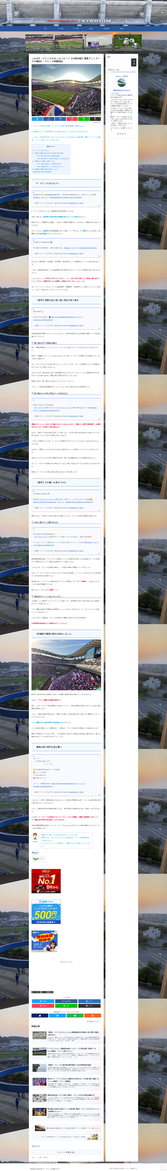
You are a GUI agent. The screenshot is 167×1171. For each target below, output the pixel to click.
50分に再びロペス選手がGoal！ (49, 164)
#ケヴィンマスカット (47, 499)
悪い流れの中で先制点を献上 (48, 156)
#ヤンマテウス (40, 408)
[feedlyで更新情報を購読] (75, 1015)
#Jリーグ (45, 197)
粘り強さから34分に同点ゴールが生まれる (53, 158)
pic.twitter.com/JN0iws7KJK (44, 545)
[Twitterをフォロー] (57, 1015)
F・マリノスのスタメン (41, 150)
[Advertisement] (66, 975)
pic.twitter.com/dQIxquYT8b (49, 410)
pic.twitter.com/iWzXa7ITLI (84, 502)
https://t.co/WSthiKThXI (41, 502)
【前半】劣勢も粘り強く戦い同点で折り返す (48, 153)
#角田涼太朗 (51, 195)
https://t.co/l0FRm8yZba (59, 783)
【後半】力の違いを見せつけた (43, 161)
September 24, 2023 (76, 203)
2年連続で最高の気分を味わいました (45, 169)
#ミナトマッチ (80, 783)
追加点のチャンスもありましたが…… (51, 166)
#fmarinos (36, 197)
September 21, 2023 (76, 792)
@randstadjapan (55, 197)
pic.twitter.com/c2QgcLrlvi (88, 248)
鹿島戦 (51, 992)
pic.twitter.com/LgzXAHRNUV (71, 197)
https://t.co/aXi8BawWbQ (59, 317)
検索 (108, 57)
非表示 (52, 146)
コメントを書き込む (66, 1152)
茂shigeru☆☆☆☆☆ (121, 90)
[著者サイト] (39, 1015)
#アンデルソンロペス (64, 408)
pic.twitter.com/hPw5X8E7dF (43, 320)
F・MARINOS (36, 992)
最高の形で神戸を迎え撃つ (42, 172)
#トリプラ (79, 499)
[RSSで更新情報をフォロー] (92, 1015)
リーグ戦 (45, 992)
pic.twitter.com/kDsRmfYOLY (43, 786)
